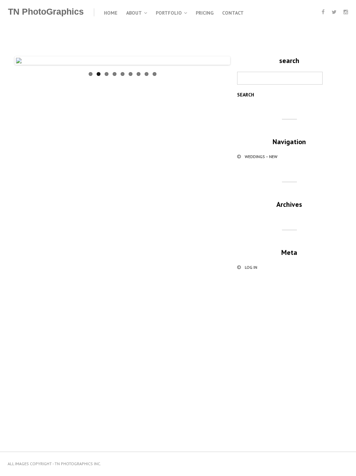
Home (111, 13)
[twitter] (334, 12)
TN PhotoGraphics (46, 11)
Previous (26, 68)
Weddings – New (261, 156)
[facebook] (323, 12)
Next (218, 68)
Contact (233, 13)
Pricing (204, 13)
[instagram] (345, 12)
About (134, 13)
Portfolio (169, 13)
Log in (251, 267)
